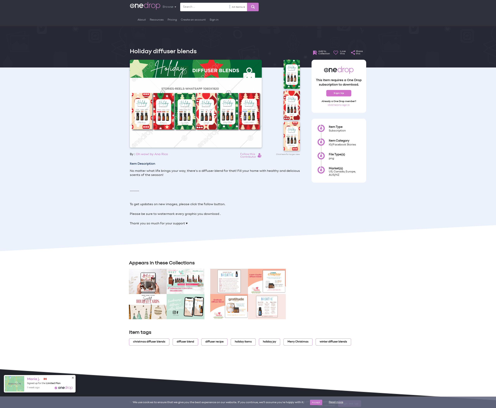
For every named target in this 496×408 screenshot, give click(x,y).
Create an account (193, 20)
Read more (336, 402)
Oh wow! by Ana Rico (152, 154)
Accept (316, 402)
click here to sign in (339, 105)
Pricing (172, 20)
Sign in (214, 20)
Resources (157, 20)
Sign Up (339, 93)
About (142, 20)
